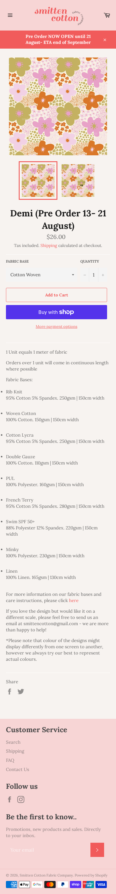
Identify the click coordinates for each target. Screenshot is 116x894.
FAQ (10, 760)
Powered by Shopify (91, 875)
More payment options (56, 326)
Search (13, 742)
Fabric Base (17, 261)
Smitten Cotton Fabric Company (46, 875)
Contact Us (17, 769)
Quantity (89, 261)
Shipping (48, 245)
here (74, 600)
